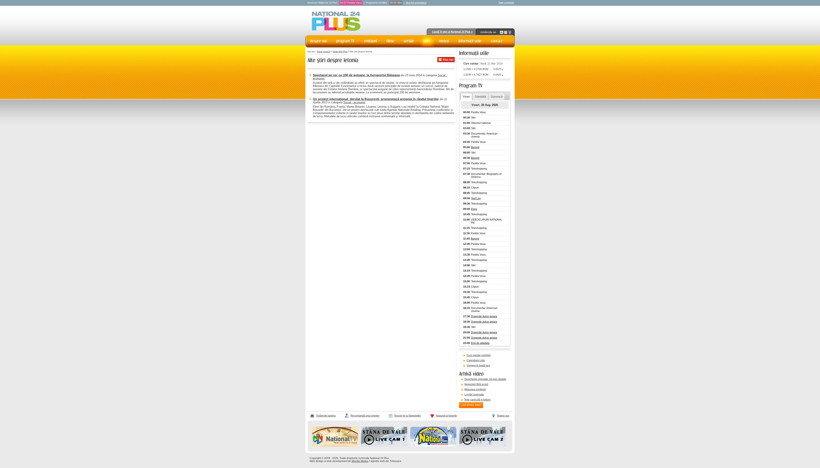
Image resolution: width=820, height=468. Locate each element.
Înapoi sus (503, 415)
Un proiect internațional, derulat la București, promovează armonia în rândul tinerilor (376, 99)
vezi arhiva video (471, 405)
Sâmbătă (480, 96)
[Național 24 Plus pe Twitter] (501, 32)
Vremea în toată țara (478, 365)
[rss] (505, 32)
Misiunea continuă (475, 389)
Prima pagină (323, 51)
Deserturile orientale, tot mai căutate (485, 379)
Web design (317, 461)
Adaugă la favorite (446, 415)
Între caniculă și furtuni (477, 399)
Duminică (496, 96)
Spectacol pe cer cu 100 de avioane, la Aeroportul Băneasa (356, 75)
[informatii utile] (470, 41)
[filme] (390, 41)
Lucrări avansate (474, 394)
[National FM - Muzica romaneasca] (433, 445)
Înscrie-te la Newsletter (407, 415)
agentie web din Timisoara (385, 461)
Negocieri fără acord (476, 384)
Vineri (466, 96)
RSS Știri (448, 59)
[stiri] (426, 41)
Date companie (506, 2)
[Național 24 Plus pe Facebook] (509, 32)
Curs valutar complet (479, 355)
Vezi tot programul (416, 2)
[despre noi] (318, 41)
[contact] (497, 41)
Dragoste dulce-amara (484, 316)
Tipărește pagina (326, 415)
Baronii (475, 147)
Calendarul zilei (476, 360)
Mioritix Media (360, 461)
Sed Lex (476, 198)
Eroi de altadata (480, 343)
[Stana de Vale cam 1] (384, 445)
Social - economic (354, 102)
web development (337, 461)
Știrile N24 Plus (339, 51)
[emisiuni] (370, 41)
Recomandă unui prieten (365, 415)
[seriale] (409, 41)
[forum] (444, 41)
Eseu (474, 209)
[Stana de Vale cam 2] (482, 445)
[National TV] (335, 445)
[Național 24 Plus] (336, 21)
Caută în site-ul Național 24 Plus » (452, 31)
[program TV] (345, 41)
